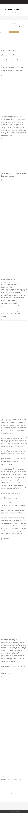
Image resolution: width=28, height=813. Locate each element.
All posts (14, 28)
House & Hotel (14, 9)
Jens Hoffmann (14, 791)
